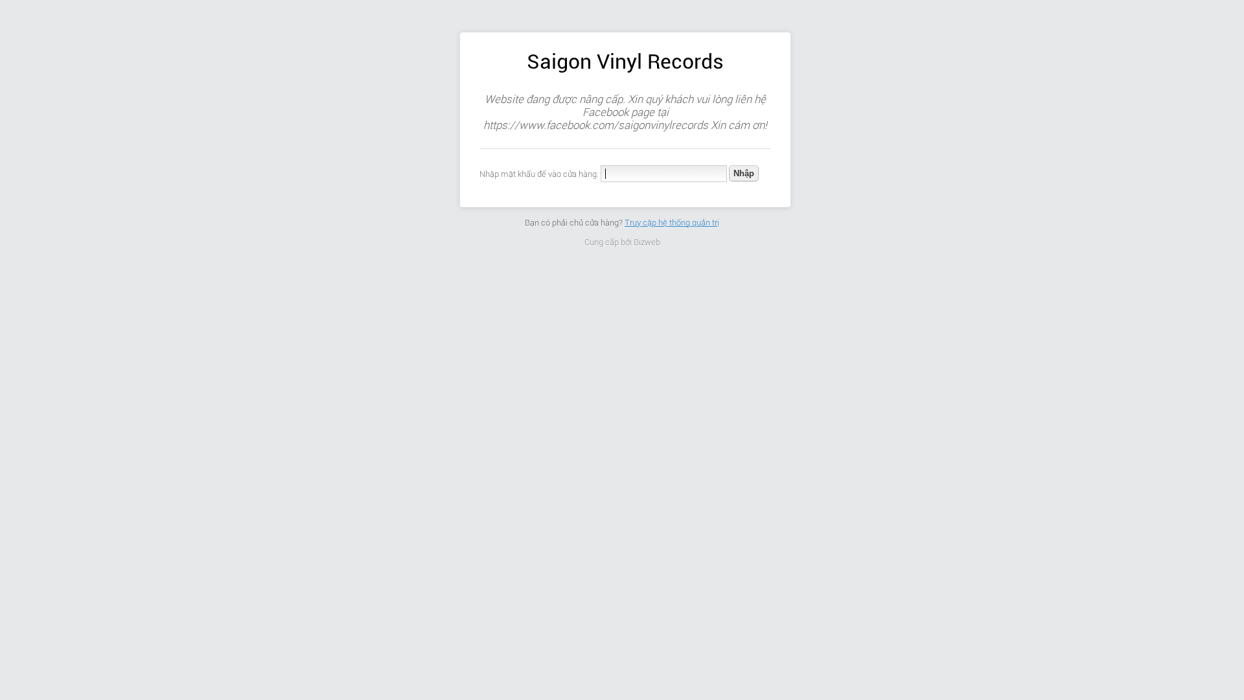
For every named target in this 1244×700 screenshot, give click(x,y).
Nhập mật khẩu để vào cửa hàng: (539, 174)
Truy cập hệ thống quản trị (672, 223)
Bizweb (647, 242)
